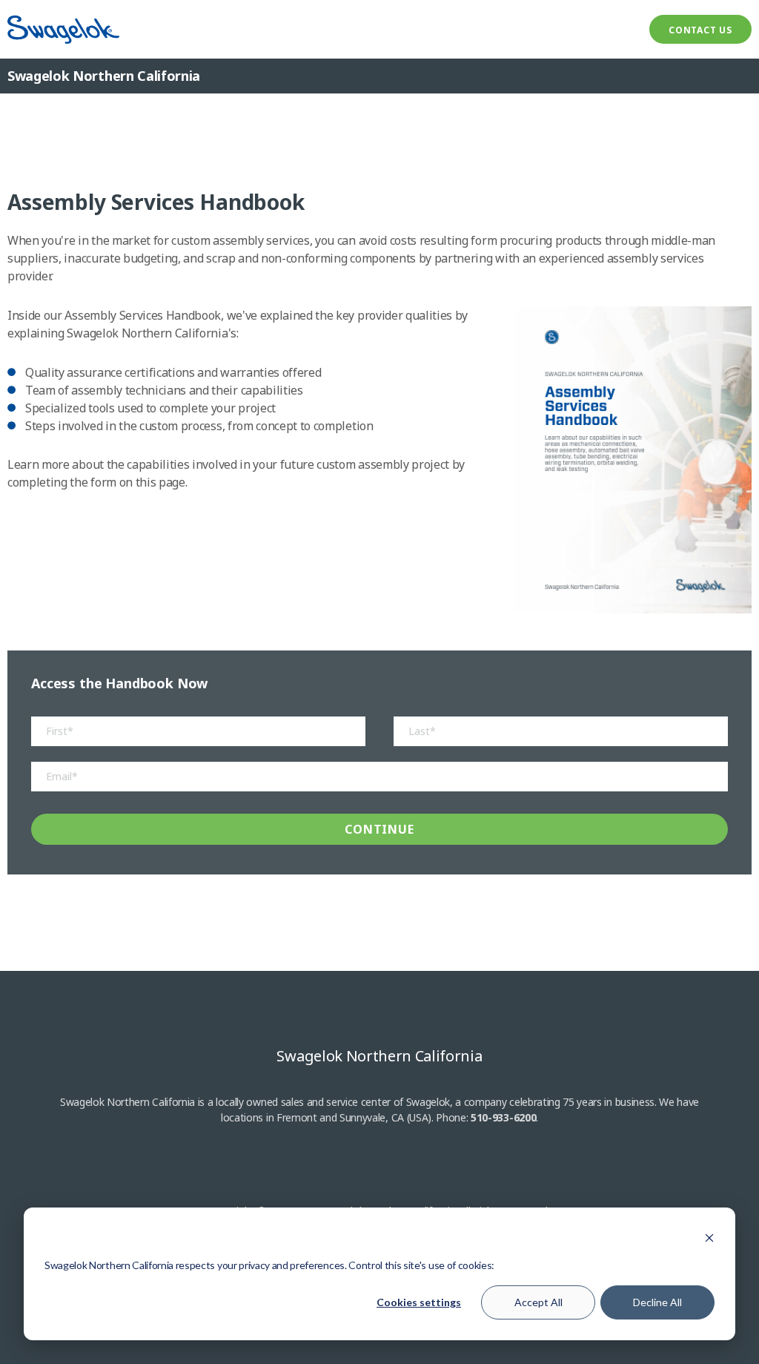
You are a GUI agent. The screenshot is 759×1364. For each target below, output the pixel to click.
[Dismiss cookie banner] (709, 1237)
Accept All (538, 1302)
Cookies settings (419, 1302)
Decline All (657, 1302)
